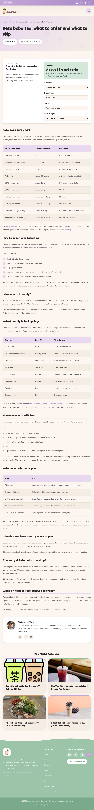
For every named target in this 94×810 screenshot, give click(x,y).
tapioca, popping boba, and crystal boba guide (47, 404)
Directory (47, 776)
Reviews (47, 765)
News (46, 770)
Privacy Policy (49, 786)
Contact (47, 781)
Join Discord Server (77, 762)
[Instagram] (77, 3)
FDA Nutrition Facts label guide (18, 226)
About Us (8, 3)
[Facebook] (85, 3)
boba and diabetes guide (52, 525)
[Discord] (89, 3)
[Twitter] (81, 3)
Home (5, 22)
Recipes (47, 760)
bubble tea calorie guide (65, 229)
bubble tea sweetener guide (44, 407)
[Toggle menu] (88, 10)
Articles (12, 22)
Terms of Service (50, 792)
